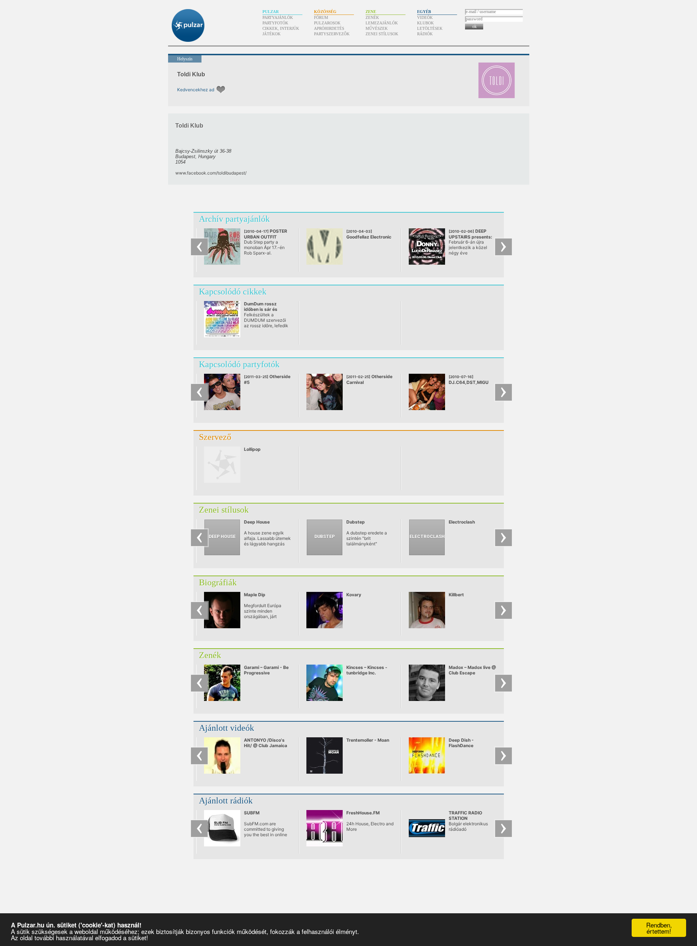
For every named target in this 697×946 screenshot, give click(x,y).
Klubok (425, 23)
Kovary (353, 594)
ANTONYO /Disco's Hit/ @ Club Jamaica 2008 (265, 745)
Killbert (456, 594)
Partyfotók (275, 23)
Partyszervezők (332, 34)
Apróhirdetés (329, 28)
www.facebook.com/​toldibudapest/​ (210, 173)
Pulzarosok (327, 23)
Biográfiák (218, 582)
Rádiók (425, 34)
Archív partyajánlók (234, 219)
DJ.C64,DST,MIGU (469, 379)
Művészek (377, 28)
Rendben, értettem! (659, 927)
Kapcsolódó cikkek (232, 291)
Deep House (257, 522)
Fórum (321, 17)
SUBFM (252, 812)
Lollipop (252, 449)
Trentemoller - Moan (367, 740)
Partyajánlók (277, 17)
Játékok (271, 34)
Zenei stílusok (382, 34)
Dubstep (355, 522)
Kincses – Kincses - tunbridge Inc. (366, 670)
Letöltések (430, 28)
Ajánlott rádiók (226, 800)
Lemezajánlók (382, 23)
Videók (425, 17)
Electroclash (462, 522)
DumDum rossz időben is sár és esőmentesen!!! (260, 309)
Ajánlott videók (226, 728)
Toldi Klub (191, 74)
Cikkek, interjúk (280, 28)
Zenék (372, 17)
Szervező (215, 437)
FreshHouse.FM (363, 812)
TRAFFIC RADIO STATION (465, 815)
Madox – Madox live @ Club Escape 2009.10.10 (472, 673)
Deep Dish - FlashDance (461, 742)
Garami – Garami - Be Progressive (266, 670)
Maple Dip (254, 594)
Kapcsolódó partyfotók (239, 364)
